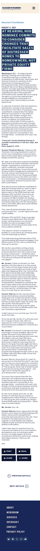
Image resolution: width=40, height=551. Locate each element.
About (10, 507)
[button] (8, 451)
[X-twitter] (17, 539)
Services (12, 517)
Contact (12, 526)
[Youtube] (25, 539)
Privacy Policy (16, 531)
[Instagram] (21, 539)
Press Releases (18, 22)
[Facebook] (13, 539)
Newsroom (6, 22)
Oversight (13, 522)
